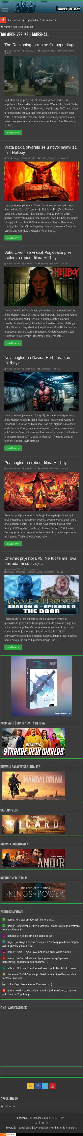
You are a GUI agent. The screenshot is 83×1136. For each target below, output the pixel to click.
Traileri (58, 50)
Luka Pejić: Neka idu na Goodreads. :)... (30, 984)
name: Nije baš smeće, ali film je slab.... (31, 919)
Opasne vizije (47, 50)
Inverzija (11, 1127)
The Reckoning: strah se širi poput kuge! (40, 45)
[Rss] (30, 1086)
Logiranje (22, 1117)
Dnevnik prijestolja (16, 572)
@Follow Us (9, 1099)
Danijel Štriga (13, 158)
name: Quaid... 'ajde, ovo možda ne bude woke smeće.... (40, 951)
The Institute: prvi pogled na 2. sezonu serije (32, 19)
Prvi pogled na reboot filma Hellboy (35, 462)
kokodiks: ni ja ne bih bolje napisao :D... (30, 935)
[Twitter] (45, 1086)
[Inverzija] (41, 7)
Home (6, 26)
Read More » (13, 132)
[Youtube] (52, 1086)
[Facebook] (38, 1086)
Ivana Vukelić (13, 50)
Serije (39, 572)
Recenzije (31, 572)
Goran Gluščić (14, 569)
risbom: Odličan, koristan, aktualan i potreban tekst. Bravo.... (43, 968)
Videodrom (68, 50)
